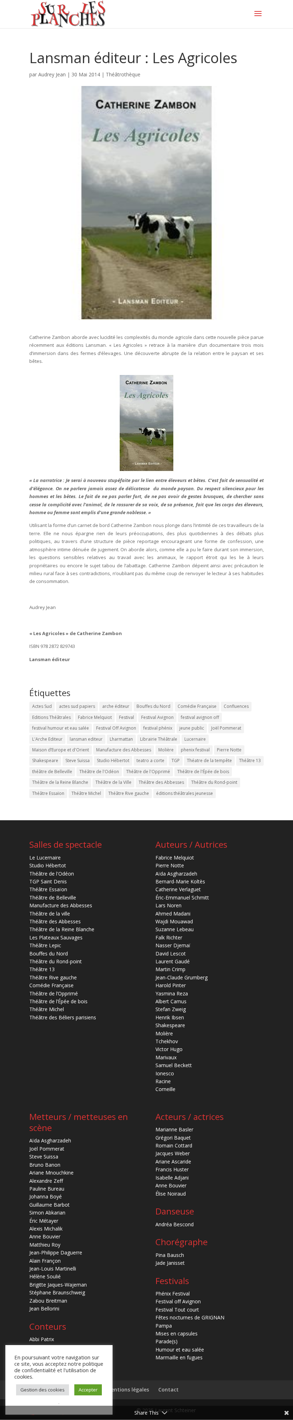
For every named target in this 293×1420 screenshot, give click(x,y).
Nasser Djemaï (172, 945)
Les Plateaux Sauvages (56, 937)
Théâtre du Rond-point (214, 782)
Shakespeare (45, 760)
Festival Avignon (157, 717)
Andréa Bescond (174, 1224)
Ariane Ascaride (173, 1161)
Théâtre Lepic (45, 945)
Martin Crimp (170, 969)
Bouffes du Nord (153, 706)
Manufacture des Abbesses (123, 750)
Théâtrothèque (123, 74)
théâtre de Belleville (52, 772)
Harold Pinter (170, 985)
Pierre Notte (229, 750)
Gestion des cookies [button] (42, 1389)
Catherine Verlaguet (178, 889)
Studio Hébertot (113, 760)
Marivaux (166, 1057)
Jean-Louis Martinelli (52, 1268)
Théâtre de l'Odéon (99, 772)
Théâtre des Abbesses (161, 782)
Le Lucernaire (45, 857)
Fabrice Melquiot (95, 717)
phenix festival (195, 750)
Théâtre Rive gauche (128, 793)
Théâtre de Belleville (52, 897)
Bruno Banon (44, 1164)
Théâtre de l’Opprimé (53, 993)
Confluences (236, 706)
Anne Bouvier (44, 1236)
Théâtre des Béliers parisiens (62, 1017)
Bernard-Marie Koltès (180, 881)
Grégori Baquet (173, 1137)
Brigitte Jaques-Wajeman (58, 1284)
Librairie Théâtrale (158, 739)
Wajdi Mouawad (174, 921)
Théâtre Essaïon (48, 793)
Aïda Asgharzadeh (176, 873)
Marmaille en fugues (179, 1357)
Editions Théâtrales (51, 717)
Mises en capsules (176, 1333)
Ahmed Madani (172, 913)
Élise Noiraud (170, 1193)
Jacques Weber (172, 1153)
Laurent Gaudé (172, 961)
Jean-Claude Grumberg (181, 977)
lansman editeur (86, 739)
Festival (126, 717)
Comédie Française (197, 706)
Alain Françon (45, 1260)
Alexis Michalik (46, 1228)
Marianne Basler (174, 1129)
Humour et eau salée (179, 1349)
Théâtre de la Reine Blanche (60, 782)
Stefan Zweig (170, 1009)
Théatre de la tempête (209, 760)
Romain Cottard (173, 1145)
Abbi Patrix (41, 1339)
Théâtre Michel (86, 793)
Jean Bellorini (44, 1308)
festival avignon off (200, 717)
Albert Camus (171, 1001)
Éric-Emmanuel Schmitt (182, 897)
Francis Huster (172, 1169)
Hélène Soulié (45, 1276)
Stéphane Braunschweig (57, 1292)
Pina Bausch (169, 1255)
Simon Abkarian (47, 1212)
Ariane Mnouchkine (51, 1172)
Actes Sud (42, 706)
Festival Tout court (177, 1309)
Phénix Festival (172, 1293)
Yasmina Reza (171, 993)
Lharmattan (121, 739)
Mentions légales (127, 1389)
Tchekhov (166, 1041)
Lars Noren (168, 905)
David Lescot (170, 953)
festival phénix (157, 728)
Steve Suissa (77, 760)
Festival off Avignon (178, 1301)
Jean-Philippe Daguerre (55, 1252)
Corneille (165, 1089)
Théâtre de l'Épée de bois (203, 772)
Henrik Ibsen (169, 1017)
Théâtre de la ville (49, 913)
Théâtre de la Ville (113, 782)
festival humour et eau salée (60, 728)
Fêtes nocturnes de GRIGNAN (189, 1317)
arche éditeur (115, 706)
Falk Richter (168, 937)
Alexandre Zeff (46, 1180)
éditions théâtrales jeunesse (184, 793)
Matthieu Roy (44, 1244)
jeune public (191, 728)
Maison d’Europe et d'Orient (60, 750)
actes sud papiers (77, 706)
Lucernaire (195, 739)
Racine (163, 1081)
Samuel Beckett (173, 1065)
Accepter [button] (88, 1389)
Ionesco (164, 1073)
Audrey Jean (52, 74)
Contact (168, 1389)
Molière (166, 750)
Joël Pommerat (226, 728)
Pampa (163, 1325)
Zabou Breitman (48, 1300)
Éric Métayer (43, 1220)
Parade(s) (166, 1341)
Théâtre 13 (250, 760)
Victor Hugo (169, 1049)
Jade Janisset (170, 1262)
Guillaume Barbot (49, 1204)
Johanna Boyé (45, 1196)
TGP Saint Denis (48, 881)
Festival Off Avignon (116, 728)
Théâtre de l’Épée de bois (58, 1001)
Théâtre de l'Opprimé (148, 772)
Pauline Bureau (46, 1188)
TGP (176, 760)
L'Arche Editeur (47, 739)
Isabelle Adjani (172, 1177)
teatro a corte (150, 760)
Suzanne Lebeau (174, 929)
